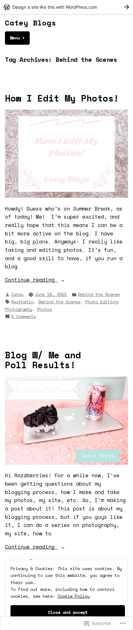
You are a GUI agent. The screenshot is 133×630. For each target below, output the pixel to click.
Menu (20, 37)
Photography (18, 309)
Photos (44, 309)
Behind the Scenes (99, 294)
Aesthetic (22, 301)
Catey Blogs (30, 22)
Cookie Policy (74, 596)
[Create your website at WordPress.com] (66, 7)
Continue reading (31, 280)
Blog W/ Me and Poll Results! (43, 359)
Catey (17, 294)
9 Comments (23, 316)
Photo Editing (101, 301)
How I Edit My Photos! (62, 98)
